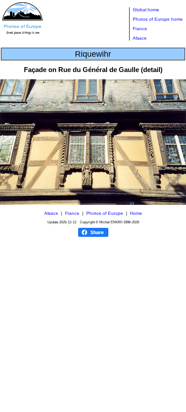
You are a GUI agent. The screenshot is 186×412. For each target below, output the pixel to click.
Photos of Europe (104, 213)
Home (136, 213)
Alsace (140, 38)
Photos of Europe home (158, 19)
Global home (146, 9)
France (140, 28)
